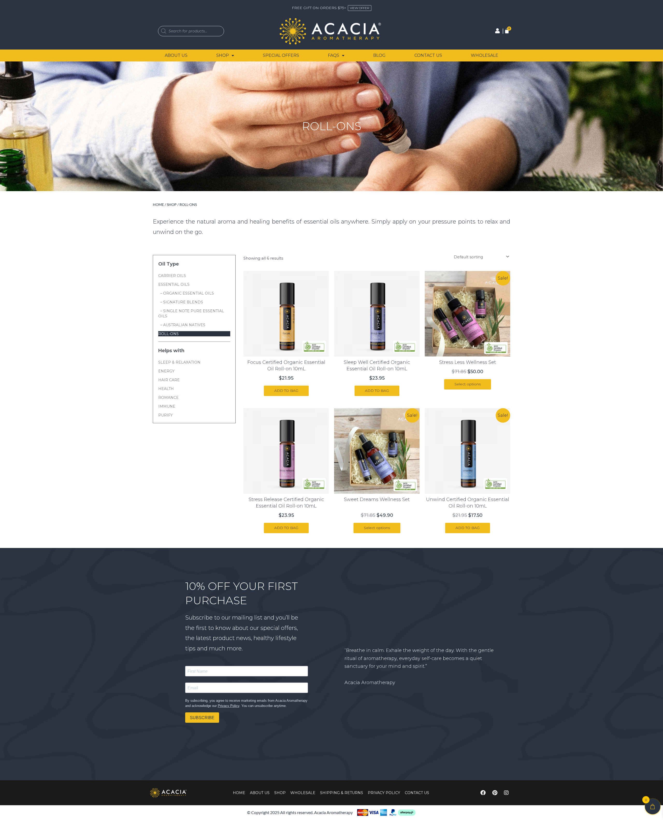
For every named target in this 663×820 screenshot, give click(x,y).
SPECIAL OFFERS (281, 55)
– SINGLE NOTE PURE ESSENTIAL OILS (191, 313)
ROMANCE (168, 397)
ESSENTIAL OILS (174, 284)
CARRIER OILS (172, 275)
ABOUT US (176, 55)
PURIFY (165, 415)
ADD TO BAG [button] (286, 390)
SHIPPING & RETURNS (341, 792)
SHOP (222, 55)
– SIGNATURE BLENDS (180, 302)
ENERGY (166, 371)
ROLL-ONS (168, 333)
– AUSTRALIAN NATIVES (181, 325)
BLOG (379, 55)
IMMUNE (166, 406)
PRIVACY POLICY (384, 792)
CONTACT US (428, 55)
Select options (468, 384)
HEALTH (166, 388)
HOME (239, 792)
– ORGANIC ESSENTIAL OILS (186, 293)
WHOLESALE (484, 55)
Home (158, 204)
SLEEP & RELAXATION (179, 362)
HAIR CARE (169, 380)
